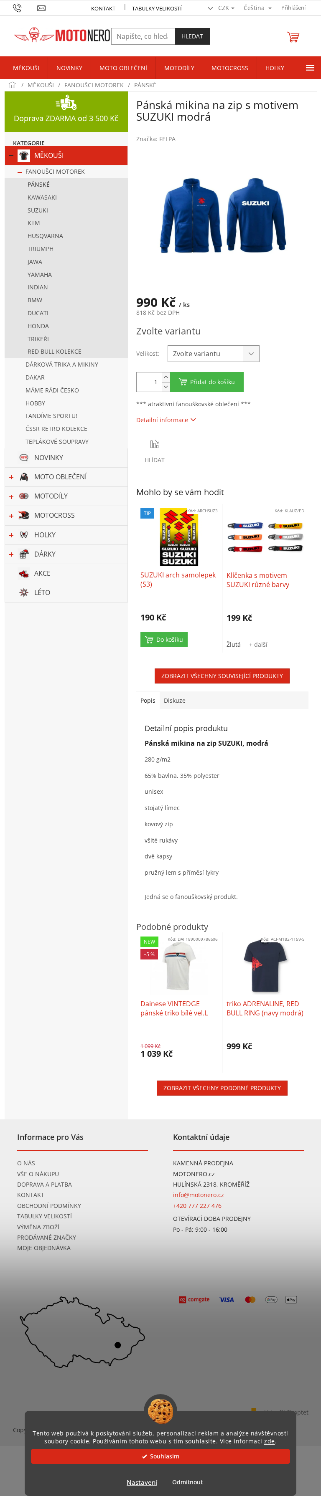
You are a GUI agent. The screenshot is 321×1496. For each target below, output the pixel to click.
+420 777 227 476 (197, 1206)
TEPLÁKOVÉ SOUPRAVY (57, 442)
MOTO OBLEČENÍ (60, 476)
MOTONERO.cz (194, 1174)
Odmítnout (187, 1482)
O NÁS (26, 1163)
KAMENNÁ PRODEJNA (203, 1163)
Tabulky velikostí (157, 8)
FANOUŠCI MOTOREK (55, 171)
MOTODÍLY (51, 496)
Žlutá (234, 644)
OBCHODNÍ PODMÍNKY (49, 1206)
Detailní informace (162, 420)
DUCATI (38, 313)
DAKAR (35, 377)
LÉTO (42, 592)
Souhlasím (164, 1456)
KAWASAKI (42, 197)
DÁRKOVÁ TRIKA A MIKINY (61, 364)
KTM (34, 223)
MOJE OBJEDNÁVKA (44, 1248)
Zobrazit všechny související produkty (222, 676)
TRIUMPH (41, 249)
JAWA (35, 262)
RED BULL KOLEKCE (55, 351)
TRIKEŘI (38, 339)
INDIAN (38, 287)
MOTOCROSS (54, 515)
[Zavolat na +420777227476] (25, 7)
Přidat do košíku (212, 382)
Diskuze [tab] (175, 700)
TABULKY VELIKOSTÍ (44, 1216)
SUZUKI (38, 210)
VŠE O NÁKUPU (38, 1174)
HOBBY (35, 403)
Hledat (192, 36)
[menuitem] (26, 68)
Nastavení (142, 1482)
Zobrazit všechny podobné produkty (222, 1088)
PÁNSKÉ (39, 184)
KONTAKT (103, 8)
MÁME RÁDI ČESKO (52, 390)
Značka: (156, 139)
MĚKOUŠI (49, 155)
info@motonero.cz (198, 1195)
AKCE (42, 573)
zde (269, 1441)
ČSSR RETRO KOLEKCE (56, 429)
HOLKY (45, 534)
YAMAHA (40, 274)
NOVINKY (48, 457)
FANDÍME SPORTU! (51, 416)
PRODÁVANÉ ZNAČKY (46, 1237)
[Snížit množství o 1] (166, 387)
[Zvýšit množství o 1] (166, 377)
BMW (35, 300)
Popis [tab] (147, 700)
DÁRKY (45, 554)
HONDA (38, 326)
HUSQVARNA (45, 236)
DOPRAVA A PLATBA (44, 1184)
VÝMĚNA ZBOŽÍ (38, 1227)
